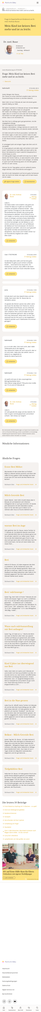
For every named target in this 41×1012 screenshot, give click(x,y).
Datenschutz (6, 985)
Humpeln (7, 817)
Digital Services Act (8, 990)
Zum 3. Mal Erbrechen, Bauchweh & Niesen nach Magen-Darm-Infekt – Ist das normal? (20, 831)
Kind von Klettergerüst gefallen (15, 810)
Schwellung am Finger (12, 824)
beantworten (31, 181)
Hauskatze (8, 827)
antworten (12, 241)
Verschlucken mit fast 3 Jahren (14, 820)
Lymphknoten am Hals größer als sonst (17, 839)
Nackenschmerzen (10, 813)
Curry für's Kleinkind (11, 835)
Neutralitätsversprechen (10, 973)
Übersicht (8, 81)
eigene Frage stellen (12, 181)
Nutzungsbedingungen (9, 981)
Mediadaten (6, 977)
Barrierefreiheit (7, 994)
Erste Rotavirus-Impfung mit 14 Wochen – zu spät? (21, 806)
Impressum (6, 968)
